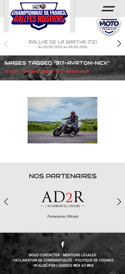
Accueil (11, 71)
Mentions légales (79, 255)
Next (119, 43)
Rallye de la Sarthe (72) (62, 44)
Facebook (62, 244)
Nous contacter (44, 255)
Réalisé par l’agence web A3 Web (64, 266)
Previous (6, 43)
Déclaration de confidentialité (43, 260)
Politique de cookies (94, 260)
